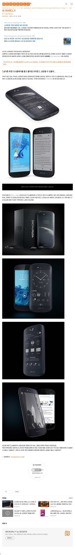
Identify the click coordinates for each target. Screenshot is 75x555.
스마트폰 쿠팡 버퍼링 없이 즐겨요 (16, 25)
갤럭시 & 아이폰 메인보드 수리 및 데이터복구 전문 (19, 41)
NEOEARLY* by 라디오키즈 (16, 532)
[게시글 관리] (11, 491)
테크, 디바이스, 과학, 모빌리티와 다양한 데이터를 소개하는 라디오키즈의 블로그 (26, 534)
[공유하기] (8, 491)
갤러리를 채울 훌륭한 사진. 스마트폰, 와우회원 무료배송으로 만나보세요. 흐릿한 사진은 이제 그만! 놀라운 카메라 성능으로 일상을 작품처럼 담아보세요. (37, 29)
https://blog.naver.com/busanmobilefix (18, 36)
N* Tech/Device (7, 14)
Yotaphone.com (17, 457)
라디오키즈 (5, 16)
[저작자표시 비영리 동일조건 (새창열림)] (23, 492)
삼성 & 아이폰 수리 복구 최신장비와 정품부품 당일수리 (23, 39)
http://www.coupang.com (13, 23)
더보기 (71, 498)
